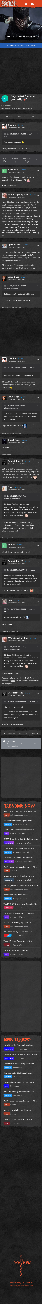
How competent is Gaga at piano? (18, 820)
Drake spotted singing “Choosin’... (19, 922)
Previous (9, 116)
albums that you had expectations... (20, 848)
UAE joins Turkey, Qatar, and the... (18, 931)
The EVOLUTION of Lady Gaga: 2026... (21, 903)
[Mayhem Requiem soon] (21, 25)
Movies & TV (17, 944)
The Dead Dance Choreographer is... (20, 829)
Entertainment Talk (22, 852)
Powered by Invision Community (21, 1285)
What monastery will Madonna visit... (20, 1091)
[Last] (39, 116)
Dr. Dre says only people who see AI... (20, 866)
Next (34, 116)
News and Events (25, 108)
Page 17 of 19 (23, 116)
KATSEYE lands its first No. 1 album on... (21, 838)
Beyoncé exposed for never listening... (21, 811)
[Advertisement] (21, 70)
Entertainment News (20, 815)
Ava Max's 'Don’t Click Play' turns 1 (19, 875)
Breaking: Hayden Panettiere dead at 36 (21, 885)
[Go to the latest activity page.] (26, 3)
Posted (16, 127)
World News (18, 935)
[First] (3, 116)
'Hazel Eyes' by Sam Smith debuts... (19, 857)
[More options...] (37, 126)
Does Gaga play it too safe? (16, 894)
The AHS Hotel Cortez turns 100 (18, 940)
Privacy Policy (15, 1282)
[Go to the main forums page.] (32, 3)
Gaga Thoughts (21, 824)
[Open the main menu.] (39, 3)
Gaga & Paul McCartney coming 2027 (20, 913)
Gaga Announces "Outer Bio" (16, 950)
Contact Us (28, 1282)
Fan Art (19, 907)
